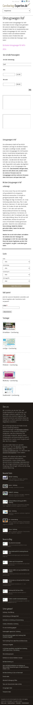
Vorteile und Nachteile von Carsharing (10, 624)
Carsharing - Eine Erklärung (8, 612)
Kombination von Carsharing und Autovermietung (13, 620)
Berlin (4, 449)
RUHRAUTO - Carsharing (13, 492)
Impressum (25, 703)
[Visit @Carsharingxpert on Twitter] (24, 1)
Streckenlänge (6, 265)
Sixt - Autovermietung (13, 519)
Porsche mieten (6, 676)
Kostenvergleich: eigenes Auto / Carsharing (11, 631)
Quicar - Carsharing (12, 511)
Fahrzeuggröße (6, 278)
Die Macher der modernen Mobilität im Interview (12, 657)
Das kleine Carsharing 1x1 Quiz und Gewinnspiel (13, 672)
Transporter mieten (7, 691)
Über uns (3, 703)
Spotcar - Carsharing (13, 485)
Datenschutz (11, 703)
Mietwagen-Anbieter (23, 429)
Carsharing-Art (6, 271)
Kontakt (18, 703)
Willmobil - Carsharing (13, 476)
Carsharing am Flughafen (8, 644)
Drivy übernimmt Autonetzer (15, 543)
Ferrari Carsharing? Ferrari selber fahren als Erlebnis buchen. (15, 641)
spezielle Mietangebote (9, 452)
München (18, 447)
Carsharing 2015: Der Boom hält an (16, 590)
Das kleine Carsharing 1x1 (8, 661)
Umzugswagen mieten (7, 688)
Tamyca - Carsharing (13, 529)
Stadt (4, 258)
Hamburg (24, 447)
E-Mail (5, 305)
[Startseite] (16, 5)
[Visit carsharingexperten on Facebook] (22, 1)
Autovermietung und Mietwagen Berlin (11, 616)
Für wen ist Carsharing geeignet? (9, 627)
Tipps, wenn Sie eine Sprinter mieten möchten (12, 684)
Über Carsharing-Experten (8, 654)
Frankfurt (10, 449)
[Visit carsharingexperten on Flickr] (29, 1)
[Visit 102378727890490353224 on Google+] (26, 1)
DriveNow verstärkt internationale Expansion (18, 598)
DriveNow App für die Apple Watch (16, 561)
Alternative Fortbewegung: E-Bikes (10, 680)
